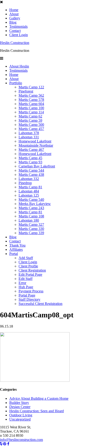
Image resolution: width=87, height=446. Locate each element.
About (14, 14)
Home (13, 10)
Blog (12, 22)
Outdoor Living (20, 415)
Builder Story (19, 403)
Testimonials (18, 26)
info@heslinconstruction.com (21, 440)
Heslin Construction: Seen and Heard (36, 411)
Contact (15, 31)
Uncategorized (20, 419)
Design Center (19, 407)
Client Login (18, 35)
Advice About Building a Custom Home (38, 398)
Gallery (14, 18)
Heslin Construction (14, 43)
